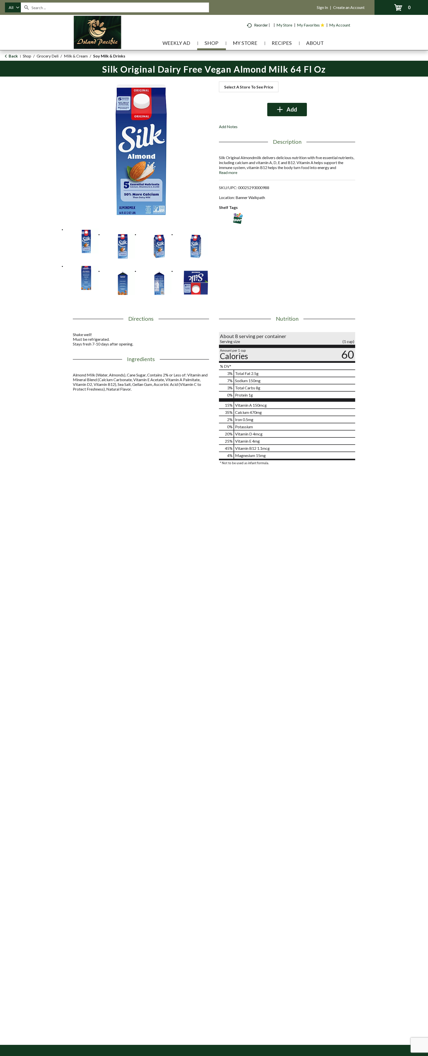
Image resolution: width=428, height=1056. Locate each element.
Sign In (322, 7)
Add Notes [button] (228, 126)
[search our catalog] (26, 7)
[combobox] (13, 7)
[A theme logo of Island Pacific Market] (97, 39)
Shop (27, 56)
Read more (228, 172)
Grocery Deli (47, 56)
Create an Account (349, 7)
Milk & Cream (76, 56)
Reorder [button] (261, 25)
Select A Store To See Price (248, 87)
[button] (86, 241)
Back (13, 56)
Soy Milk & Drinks (109, 56)
